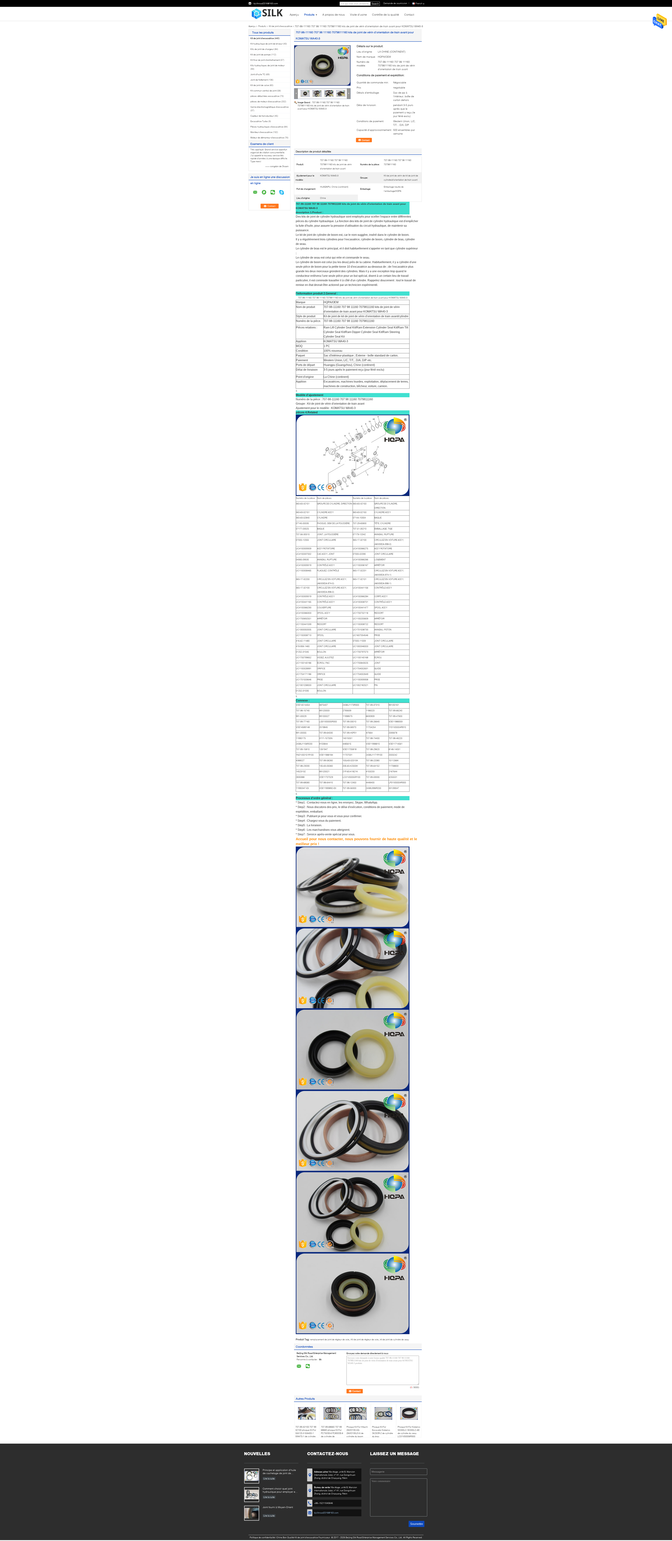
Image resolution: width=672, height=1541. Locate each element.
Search (375, 3)
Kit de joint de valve (259, 85)
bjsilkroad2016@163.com (266, 3)
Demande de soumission (395, 3)
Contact (409, 14)
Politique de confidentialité (262, 1537)
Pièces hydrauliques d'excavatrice (266, 126)
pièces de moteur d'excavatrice (265, 101)
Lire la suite (269, 1478)
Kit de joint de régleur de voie (365, 1339)
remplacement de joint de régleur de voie (329, 1339)
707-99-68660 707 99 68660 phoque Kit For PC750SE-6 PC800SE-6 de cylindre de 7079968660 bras (332, 1433)
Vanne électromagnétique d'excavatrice (269, 107)
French (419, 3)
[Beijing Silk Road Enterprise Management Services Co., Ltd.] (267, 13)
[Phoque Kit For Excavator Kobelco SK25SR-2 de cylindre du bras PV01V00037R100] (383, 1413)
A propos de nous (333, 14)
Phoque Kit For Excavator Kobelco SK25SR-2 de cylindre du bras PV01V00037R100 (382, 1433)
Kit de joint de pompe (260, 54)
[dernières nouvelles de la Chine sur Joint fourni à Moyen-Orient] (252, 1513)
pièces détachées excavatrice (264, 96)
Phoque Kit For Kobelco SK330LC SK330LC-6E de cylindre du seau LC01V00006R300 (409, 1432)
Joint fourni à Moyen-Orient (278, 1507)
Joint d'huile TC (257, 74)
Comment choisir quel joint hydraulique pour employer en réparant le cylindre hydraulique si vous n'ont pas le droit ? (280, 1490)
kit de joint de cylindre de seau (394, 1339)
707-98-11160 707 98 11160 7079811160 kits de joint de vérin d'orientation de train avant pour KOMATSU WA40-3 (323, 105)
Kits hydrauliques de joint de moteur (267, 65)
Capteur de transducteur (262, 116)
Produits (309, 14)
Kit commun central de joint (263, 90)
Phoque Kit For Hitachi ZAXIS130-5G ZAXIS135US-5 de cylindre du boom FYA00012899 (357, 1433)
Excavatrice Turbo (259, 121)
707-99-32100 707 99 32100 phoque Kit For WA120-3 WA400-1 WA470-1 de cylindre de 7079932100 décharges (305, 1435)
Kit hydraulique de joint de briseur (266, 43)
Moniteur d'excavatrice (261, 132)
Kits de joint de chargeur (262, 49)
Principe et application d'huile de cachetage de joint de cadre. (279, 1471)
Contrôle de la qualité (385, 14)
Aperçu (294, 14)
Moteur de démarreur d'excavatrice (267, 137)
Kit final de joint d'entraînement (265, 60)
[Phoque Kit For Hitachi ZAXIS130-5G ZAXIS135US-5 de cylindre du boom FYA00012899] (358, 1413)
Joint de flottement (259, 79)
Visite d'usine (358, 14)
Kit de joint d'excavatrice (280, 26)
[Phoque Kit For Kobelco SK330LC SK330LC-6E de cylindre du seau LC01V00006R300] (409, 1413)
